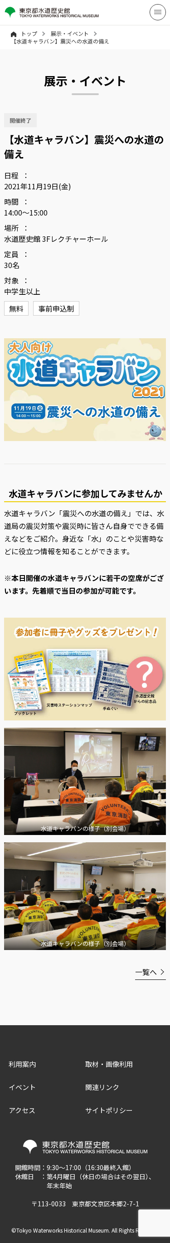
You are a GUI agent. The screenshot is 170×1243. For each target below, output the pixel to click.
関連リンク (102, 1087)
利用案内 (22, 1064)
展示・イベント (70, 33)
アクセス (22, 1110)
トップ (29, 33)
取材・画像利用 (109, 1064)
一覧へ (146, 971)
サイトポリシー (109, 1110)
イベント (22, 1087)
